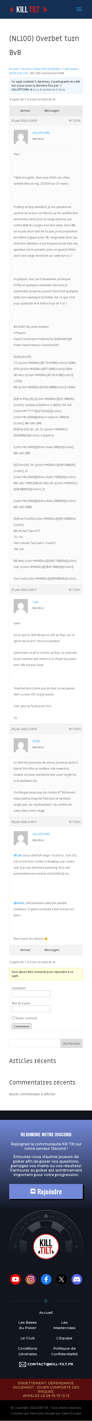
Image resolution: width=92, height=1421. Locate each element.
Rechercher (71, 1043)
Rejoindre (49, 1191)
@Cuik (18, 855)
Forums (26, 69)
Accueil (14, 69)
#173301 (75, 590)
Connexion (21, 1026)
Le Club (28, 1338)
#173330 (75, 729)
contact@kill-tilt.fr (50, 1364)
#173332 (75, 822)
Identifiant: (19, 988)
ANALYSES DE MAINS (46, 69)
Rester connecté (26, 1018)
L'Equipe (64, 1338)
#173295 (75, 121)
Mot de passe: (21, 1003)
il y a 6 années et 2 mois (49, 89)
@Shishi (19, 903)
